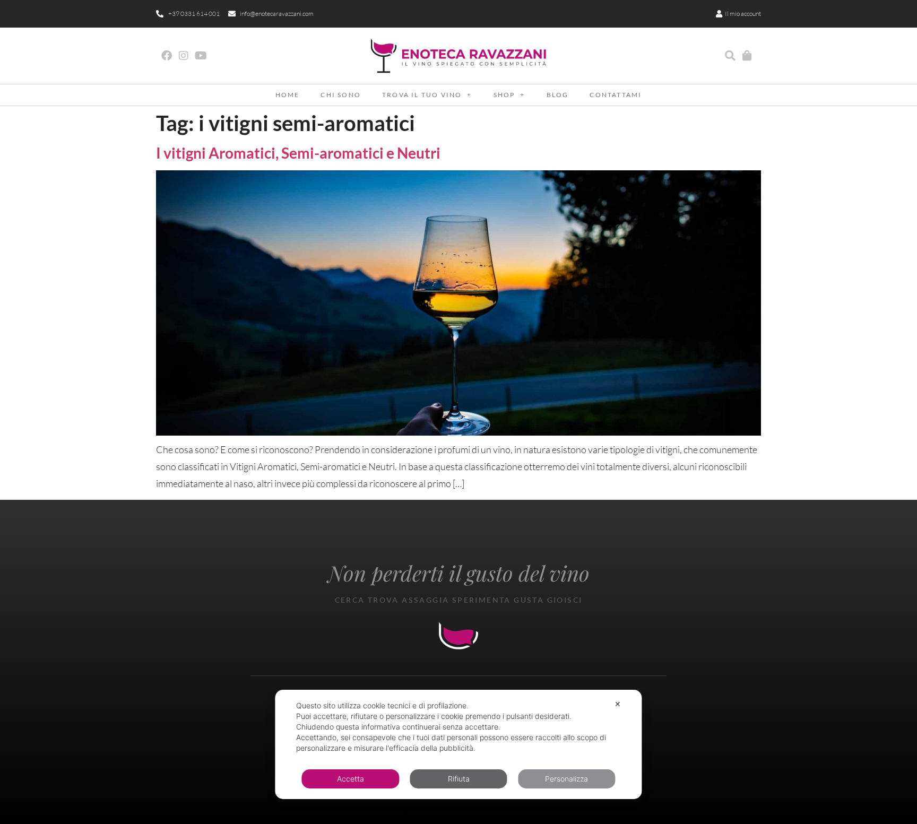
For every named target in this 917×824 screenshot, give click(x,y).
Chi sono (341, 95)
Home (287, 95)
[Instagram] (183, 55)
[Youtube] (200, 55)
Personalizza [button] (566, 778)
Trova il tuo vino (422, 95)
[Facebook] (166, 55)
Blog (558, 95)
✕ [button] (618, 703)
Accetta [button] (350, 778)
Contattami (616, 95)
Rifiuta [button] (459, 778)
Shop (504, 95)
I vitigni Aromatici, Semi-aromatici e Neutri (298, 153)
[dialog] (458, 744)
